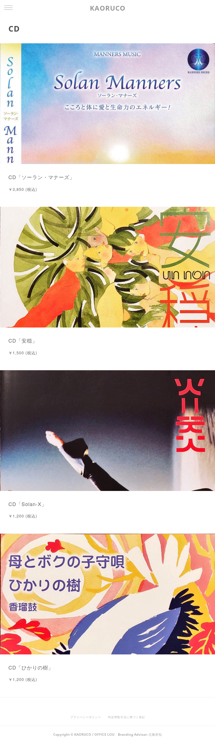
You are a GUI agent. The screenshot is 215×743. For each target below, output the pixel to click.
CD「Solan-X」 (27, 503)
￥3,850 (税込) (22, 189)
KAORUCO (107, 8)
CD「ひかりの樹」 (30, 667)
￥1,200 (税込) (22, 516)
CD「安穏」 (23, 340)
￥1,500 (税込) (22, 352)
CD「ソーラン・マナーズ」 (41, 177)
